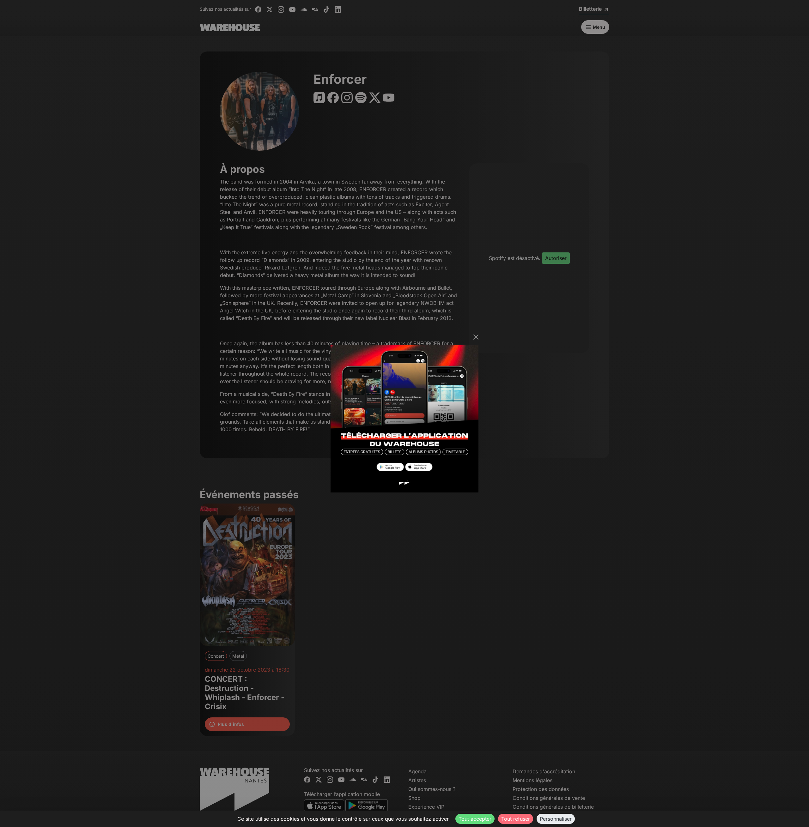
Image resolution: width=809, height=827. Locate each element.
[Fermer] (476, 337)
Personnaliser (556, 819)
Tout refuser (515, 819)
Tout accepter (475, 819)
